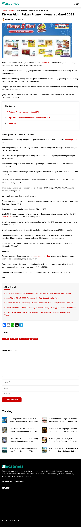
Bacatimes (9, 19)
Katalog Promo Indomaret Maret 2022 (24, 112)
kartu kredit (6, 217)
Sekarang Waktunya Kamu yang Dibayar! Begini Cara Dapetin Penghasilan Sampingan (38, 303)
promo (34, 339)
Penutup (12, 123)
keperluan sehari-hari (41, 256)
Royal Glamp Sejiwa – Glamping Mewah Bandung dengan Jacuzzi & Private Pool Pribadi (23, 431)
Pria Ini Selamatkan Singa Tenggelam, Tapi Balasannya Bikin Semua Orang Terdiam (37, 293)
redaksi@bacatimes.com (14, 481)
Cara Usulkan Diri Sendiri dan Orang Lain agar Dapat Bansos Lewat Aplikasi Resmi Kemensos (23, 441)
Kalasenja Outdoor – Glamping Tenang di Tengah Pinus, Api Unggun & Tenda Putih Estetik (40, 308)
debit (6, 339)
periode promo (71, 139)
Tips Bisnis (10, 10)
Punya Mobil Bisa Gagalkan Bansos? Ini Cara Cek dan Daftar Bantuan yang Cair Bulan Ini (63, 421)
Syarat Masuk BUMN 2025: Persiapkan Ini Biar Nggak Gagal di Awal (31, 298)
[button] (74, 3)
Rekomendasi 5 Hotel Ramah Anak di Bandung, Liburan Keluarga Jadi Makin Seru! (63, 451)
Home (4, 10)
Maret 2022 (46, 62)
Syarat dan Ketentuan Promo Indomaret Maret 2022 (31, 118)
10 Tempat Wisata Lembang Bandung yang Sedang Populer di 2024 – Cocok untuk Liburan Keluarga (24, 451)
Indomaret (24, 339)
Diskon (14, 339)
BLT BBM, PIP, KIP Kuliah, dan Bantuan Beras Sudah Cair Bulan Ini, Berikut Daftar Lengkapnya (63, 441)
